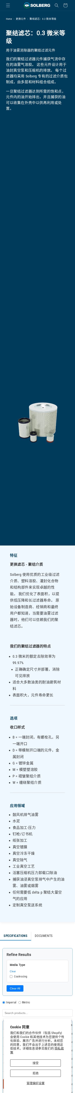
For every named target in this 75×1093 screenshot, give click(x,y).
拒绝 (36, 1073)
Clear (13, 971)
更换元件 (21, 19)
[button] (8, 5)
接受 (36, 1063)
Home (9, 19)
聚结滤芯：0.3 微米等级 (43, 19)
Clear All (15, 988)
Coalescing (20, 976)
